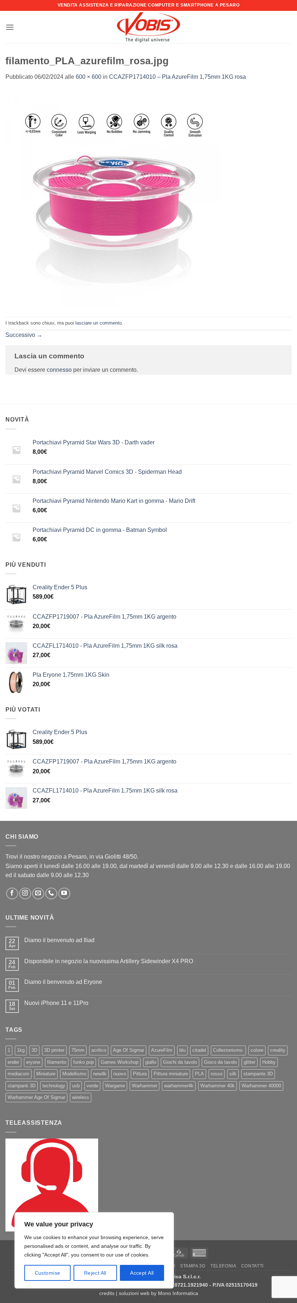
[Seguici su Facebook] (12, 894)
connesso (59, 370)
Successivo (23, 335)
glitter (249, 1062)
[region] (94, 1250)
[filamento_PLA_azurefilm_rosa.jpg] (114, 199)
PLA (199, 1073)
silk (233, 1073)
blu (182, 1050)
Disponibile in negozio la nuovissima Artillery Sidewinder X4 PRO (108, 961)
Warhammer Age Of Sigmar (36, 1097)
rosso (216, 1073)
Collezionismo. (228, 1050)
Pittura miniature (171, 1073)
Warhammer (144, 1085)
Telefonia (223, 1266)
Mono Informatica (178, 1293)
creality (277, 1050)
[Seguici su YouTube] (64, 894)
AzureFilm (161, 1050)
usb (76, 1085)
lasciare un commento (98, 323)
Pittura (140, 1073)
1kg (21, 1050)
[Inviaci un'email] (38, 894)
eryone (33, 1062)
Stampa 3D (193, 1266)
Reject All (95, 1273)
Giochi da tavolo (180, 1062)
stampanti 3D (21, 1085)
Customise (47, 1273)
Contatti (252, 1266)
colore (257, 1050)
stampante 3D (258, 1073)
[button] (9, 27)
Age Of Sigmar (128, 1050)
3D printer (54, 1050)
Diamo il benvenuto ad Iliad (59, 940)
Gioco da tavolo (220, 1062)
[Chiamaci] (51, 894)
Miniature (45, 1073)
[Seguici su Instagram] (25, 894)
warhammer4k (178, 1085)
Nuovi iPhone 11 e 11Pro (56, 1003)
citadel (199, 1050)
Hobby (269, 1062)
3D (34, 1050)
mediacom (18, 1073)
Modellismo (74, 1073)
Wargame (115, 1085)
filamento (56, 1062)
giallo (150, 1062)
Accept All (142, 1273)
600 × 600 (88, 77)
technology (53, 1085)
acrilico (98, 1050)
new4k (99, 1073)
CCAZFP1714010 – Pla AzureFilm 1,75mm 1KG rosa (177, 77)
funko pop (83, 1062)
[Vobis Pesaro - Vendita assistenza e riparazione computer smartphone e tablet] (148, 27)
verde (92, 1085)
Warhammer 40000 (261, 1085)
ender (13, 1062)
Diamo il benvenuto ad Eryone (63, 982)
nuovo (119, 1073)
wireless (80, 1097)
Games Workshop (119, 1062)
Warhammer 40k (217, 1085)
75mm (77, 1050)
